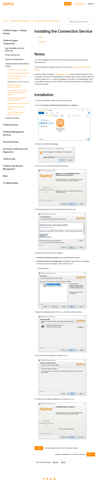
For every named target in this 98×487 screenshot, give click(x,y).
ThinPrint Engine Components (20, 21)
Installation (42, 42)
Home (5, 21)
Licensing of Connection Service (18, 73)
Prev (39, 448)
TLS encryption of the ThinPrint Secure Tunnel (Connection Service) (17, 93)
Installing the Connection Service (18, 82)
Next (90, 454)
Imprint (67, 4)
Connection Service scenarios (17, 70)
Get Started (79, 4)
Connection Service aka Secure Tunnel (46, 21)
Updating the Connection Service (18, 103)
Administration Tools (62, 74)
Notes (40, 37)
